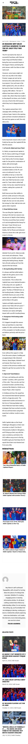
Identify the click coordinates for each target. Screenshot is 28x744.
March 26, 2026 (7, 684)
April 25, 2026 (6, 660)
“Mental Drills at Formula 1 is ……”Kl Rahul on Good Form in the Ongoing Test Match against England (13, 730)
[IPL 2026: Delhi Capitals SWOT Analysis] (14, 670)
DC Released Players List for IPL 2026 (13, 704)
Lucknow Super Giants (9, 114)
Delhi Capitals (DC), (8, 85)
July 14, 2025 (6, 735)
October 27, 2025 (7, 708)
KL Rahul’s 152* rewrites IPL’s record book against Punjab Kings (14, 656)
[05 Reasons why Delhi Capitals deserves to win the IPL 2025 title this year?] (14, 580)
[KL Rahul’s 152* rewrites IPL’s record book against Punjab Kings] (14, 644)
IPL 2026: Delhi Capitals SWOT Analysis (13, 681)
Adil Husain (15, 660)
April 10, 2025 (5, 41)
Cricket (18, 41)
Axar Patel (8, 180)
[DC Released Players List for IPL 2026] (14, 694)
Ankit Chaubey (16, 735)
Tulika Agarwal (12, 41)
